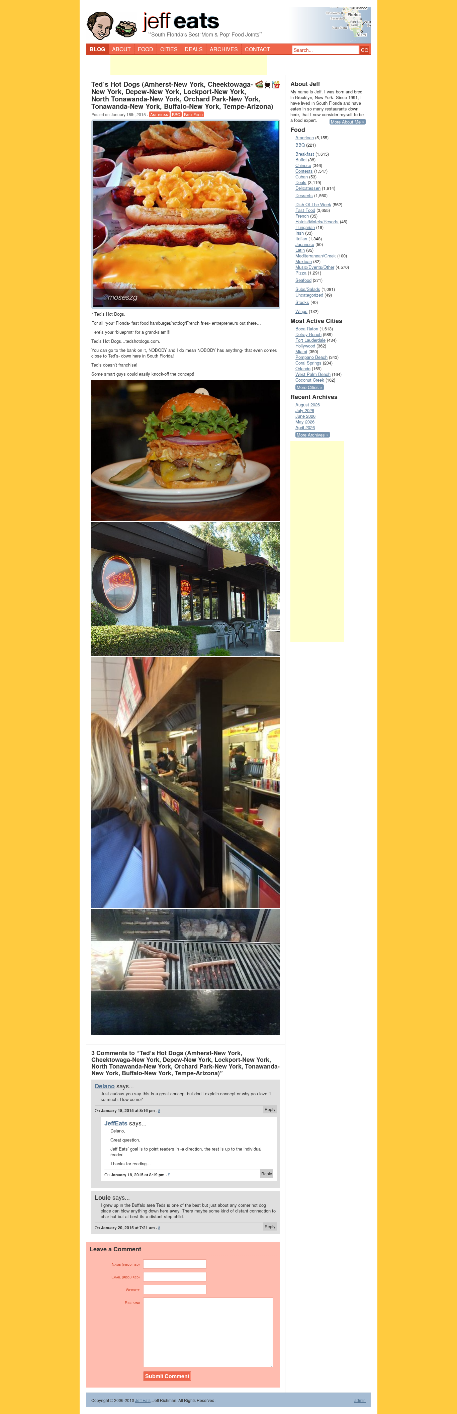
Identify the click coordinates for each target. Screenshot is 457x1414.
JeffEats (115, 1123)
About (121, 49)
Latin (300, 250)
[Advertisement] (188, 65)
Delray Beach (308, 334)
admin (360, 1400)
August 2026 (307, 404)
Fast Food (193, 114)
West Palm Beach (313, 374)
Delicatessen (308, 188)
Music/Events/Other (314, 267)
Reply (270, 1109)
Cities (169, 49)
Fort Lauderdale (310, 340)
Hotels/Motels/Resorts (317, 221)
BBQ (176, 114)
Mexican (303, 261)
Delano (105, 1086)
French (302, 216)
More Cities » (310, 387)
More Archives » (313, 435)
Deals (194, 49)
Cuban (301, 176)
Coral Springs (308, 363)
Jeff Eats (143, 1400)
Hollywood (305, 345)
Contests (304, 171)
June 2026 (305, 416)
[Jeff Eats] (228, 22)
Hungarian (305, 227)
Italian (301, 238)
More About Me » (347, 122)
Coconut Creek (309, 380)
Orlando (302, 368)
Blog (97, 49)
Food (145, 49)
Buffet (301, 159)
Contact (257, 49)
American (159, 114)
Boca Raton (306, 328)
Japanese (304, 244)
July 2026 (304, 410)
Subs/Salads (307, 289)
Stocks (302, 302)
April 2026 (305, 427)
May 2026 (304, 421)
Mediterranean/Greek (315, 255)
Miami (301, 351)
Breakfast (304, 154)
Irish (299, 233)
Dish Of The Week (313, 204)
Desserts (304, 195)
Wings (301, 311)
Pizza (300, 272)
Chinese (303, 165)
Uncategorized (309, 295)
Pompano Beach (311, 357)
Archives (224, 49)
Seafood (303, 280)
